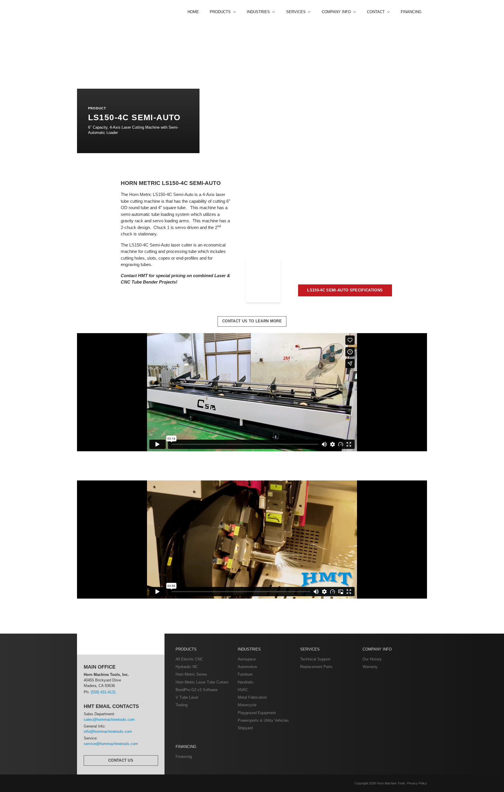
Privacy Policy (417, 783)
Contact (376, 12)
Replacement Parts (316, 667)
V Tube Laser (187, 697)
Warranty (370, 667)
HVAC (243, 690)
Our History (372, 659)
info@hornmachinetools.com (108, 731)
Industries (249, 649)
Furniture (245, 674)
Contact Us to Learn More (252, 321)
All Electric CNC (189, 659)
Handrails (245, 682)
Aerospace (247, 659)
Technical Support (315, 659)
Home (193, 12)
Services (310, 649)
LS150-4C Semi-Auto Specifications (345, 290)
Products (186, 649)
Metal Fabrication (252, 697)
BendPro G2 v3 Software (197, 690)
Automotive (247, 667)
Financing (411, 12)
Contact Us (120, 760)
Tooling (182, 705)
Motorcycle (247, 705)
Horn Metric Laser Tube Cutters (202, 682)
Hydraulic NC (187, 667)
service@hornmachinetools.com (111, 744)
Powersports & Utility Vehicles (263, 720)
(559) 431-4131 (103, 692)
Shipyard (245, 728)
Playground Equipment (257, 713)
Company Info (377, 649)
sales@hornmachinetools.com (109, 719)
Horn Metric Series (191, 674)
